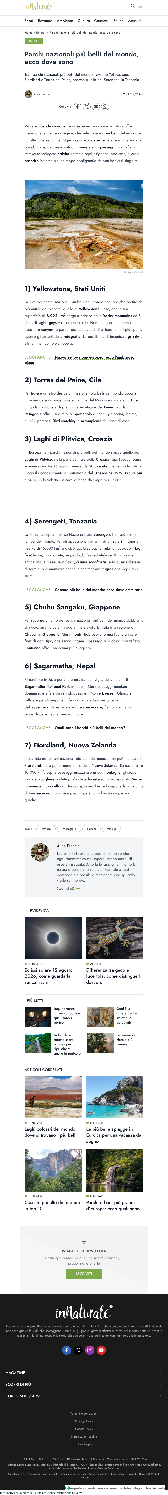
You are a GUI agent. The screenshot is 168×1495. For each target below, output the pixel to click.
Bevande (45, 21)
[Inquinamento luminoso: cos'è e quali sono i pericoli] (38, 1017)
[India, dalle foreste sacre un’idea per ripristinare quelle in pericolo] (38, 1043)
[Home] (39, 6)
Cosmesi (101, 21)
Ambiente (65, 21)
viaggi (111, 828)
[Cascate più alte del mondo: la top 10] (53, 1170)
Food (29, 21)
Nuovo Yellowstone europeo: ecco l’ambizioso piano (79, 359)
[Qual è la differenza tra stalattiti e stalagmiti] (100, 1017)
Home (29, 32)
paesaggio (69, 828)
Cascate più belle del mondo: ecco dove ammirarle (99, 589)
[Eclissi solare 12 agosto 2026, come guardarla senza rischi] (53, 938)
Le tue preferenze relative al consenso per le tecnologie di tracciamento (115, 1488)
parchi (91, 828)
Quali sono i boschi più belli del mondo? (90, 728)
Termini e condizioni (84, 1413)
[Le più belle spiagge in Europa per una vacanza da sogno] (114, 1097)
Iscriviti (84, 1273)
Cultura (84, 21)
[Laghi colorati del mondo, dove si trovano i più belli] (53, 1097)
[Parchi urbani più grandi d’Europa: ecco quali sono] (114, 1170)
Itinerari (41, 32)
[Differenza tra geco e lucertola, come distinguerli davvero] (114, 938)
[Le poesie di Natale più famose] (100, 1043)
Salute (118, 21)
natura (46, 828)
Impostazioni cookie (84, 1436)
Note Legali (84, 1444)
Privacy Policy (84, 1421)
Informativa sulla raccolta (16, 1492)
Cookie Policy (84, 1429)
